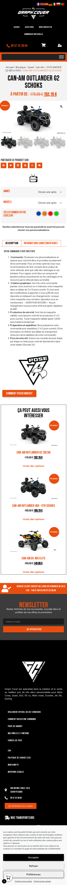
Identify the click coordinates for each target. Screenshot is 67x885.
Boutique (21, 67)
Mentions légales (16, 771)
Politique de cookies (23, 881)
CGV (9, 750)
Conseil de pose (15, 740)
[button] (3, 165)
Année (6, 191)
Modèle (7, 202)
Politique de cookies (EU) (19, 757)
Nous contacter (45, 27)
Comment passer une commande (22, 719)
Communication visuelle (33, 34)
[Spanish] (46, 4)
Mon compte (13, 764)
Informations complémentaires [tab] (41, 243)
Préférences (33, 874)
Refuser (33, 865)
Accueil (17, 27)
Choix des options (33, 466)
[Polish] (59, 4)
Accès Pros (29, 27)
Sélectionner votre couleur (14, 214)
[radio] (38, 213)
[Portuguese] (63, 4)
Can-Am (40, 67)
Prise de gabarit (15, 726)
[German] (50, 4)
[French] (38, 4)
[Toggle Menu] (61, 56)
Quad (31, 67)
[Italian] (55, 4)
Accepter (33, 857)
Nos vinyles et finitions (18, 733)
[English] (42, 4)
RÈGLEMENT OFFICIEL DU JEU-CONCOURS (24, 712)
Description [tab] (11, 243)
